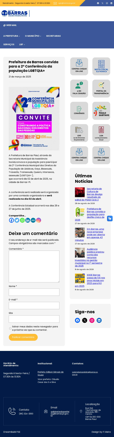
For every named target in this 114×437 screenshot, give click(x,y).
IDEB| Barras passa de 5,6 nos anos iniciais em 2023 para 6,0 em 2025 (90, 281)
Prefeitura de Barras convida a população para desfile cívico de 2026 (90, 214)
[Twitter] (16, 220)
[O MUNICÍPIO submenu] (40, 36)
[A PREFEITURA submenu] (19, 36)
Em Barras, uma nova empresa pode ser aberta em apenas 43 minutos (90, 235)
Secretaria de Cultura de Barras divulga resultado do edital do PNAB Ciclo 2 (88, 194)
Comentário (16, 248)
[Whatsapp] (22, 220)
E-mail (13, 299)
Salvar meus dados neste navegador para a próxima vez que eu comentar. (35, 328)
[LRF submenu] (24, 44)
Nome (13, 286)
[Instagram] (38, 220)
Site (11, 313)
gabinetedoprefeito (60, 412)
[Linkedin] (27, 220)
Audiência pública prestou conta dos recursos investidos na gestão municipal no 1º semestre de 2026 (89, 257)
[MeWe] (33, 220)
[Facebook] (11, 220)
